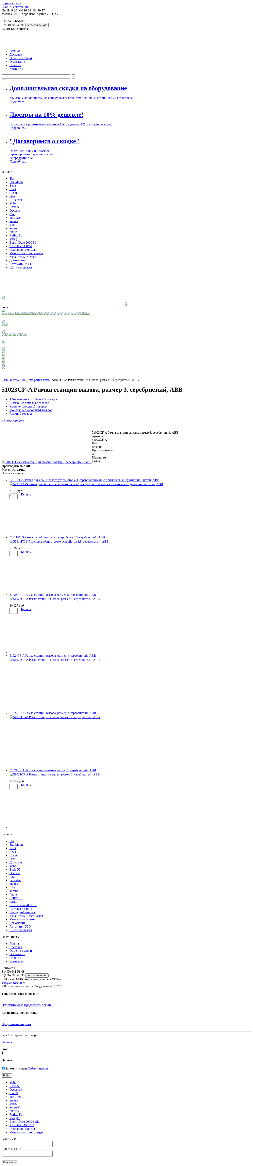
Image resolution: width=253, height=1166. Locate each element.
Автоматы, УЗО (20, 264)
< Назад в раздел (13, 420)
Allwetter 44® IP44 (21, 1125)
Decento (14, 210)
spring (13, 239)
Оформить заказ (12, 1005)
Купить (26, 494)
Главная (14, 51)
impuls (13, 221)
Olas (12, 196)
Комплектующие (28, 406)
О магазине (17, 61)
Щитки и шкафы (20, 267)
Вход (5, 7)
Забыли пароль (38, 1068)
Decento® (15, 1089)
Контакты (16, 68)
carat (12, 214)
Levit (12, 189)
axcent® (14, 1107)
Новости (15, 65)
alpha (12, 203)
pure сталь (16, 1096)
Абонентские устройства (33, 399)
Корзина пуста (11, 3)
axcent (13, 228)
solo (12, 224)
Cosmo (13, 192)
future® (14, 1111)
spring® (14, 1118)
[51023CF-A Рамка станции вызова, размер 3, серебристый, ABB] (47, 462)
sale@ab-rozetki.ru (13, 982)
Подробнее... (18, 101)
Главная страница (13, 380)
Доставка (15, 54)
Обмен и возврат (20, 58)
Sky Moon (16, 182)
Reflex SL (15, 235)
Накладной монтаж (22, 249)
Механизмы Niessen (22, 256)
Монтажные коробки (30, 410)
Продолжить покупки (38, 1005)
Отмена (7, 1042)
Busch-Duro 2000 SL (23, 242)
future (13, 232)
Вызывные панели (29, 403)
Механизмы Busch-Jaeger (26, 253)
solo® (13, 1103)
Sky (11, 178)
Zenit (12, 185)
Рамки (47, 380)
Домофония (17, 260)
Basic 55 (14, 207)
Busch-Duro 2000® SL (24, 1121)
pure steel (15, 217)
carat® (13, 1093)
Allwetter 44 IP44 (20, 246)
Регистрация (19, 7)
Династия (16, 199)
